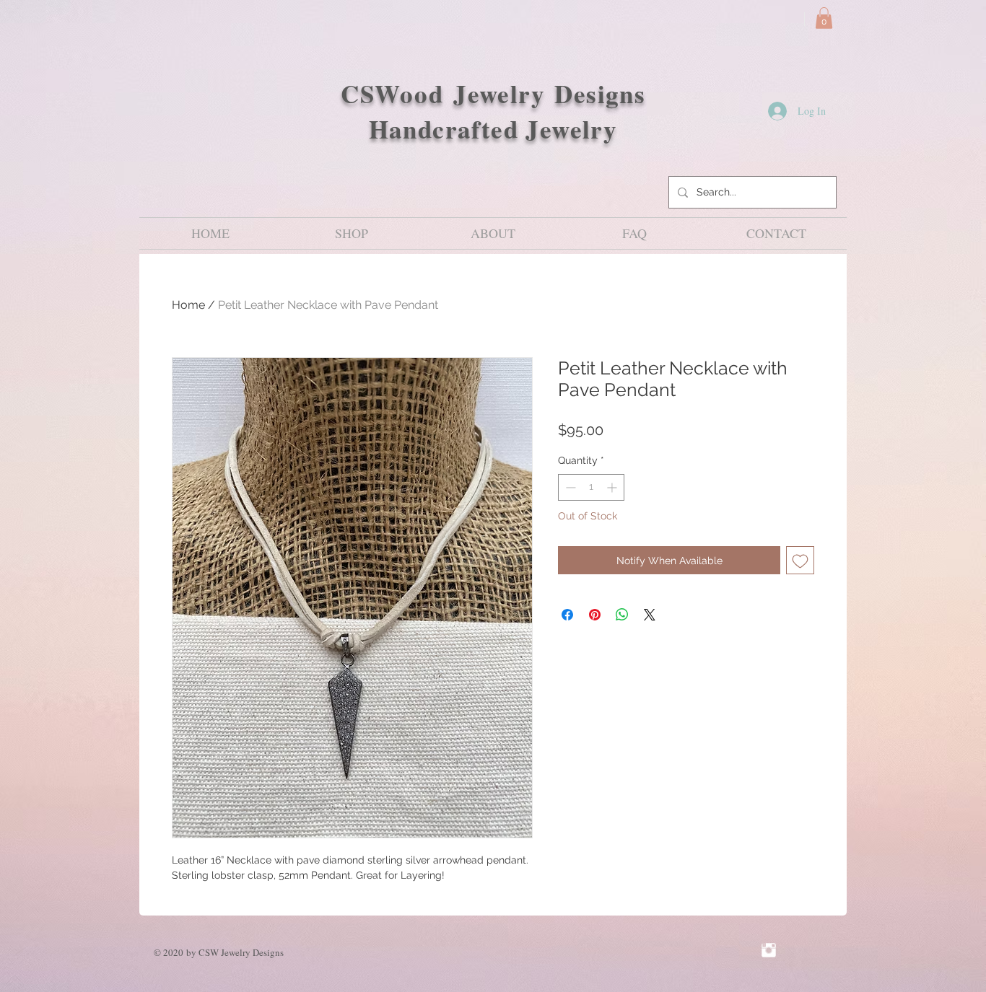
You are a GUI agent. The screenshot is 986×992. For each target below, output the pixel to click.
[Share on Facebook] (567, 614)
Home (188, 305)
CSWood (397, 93)
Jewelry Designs (549, 93)
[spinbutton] (591, 487)
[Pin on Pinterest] (594, 614)
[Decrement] (569, 487)
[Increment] (613, 487)
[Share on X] (649, 614)
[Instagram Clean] (769, 950)
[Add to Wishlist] (800, 560)
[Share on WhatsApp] (622, 614)
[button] (824, 18)
